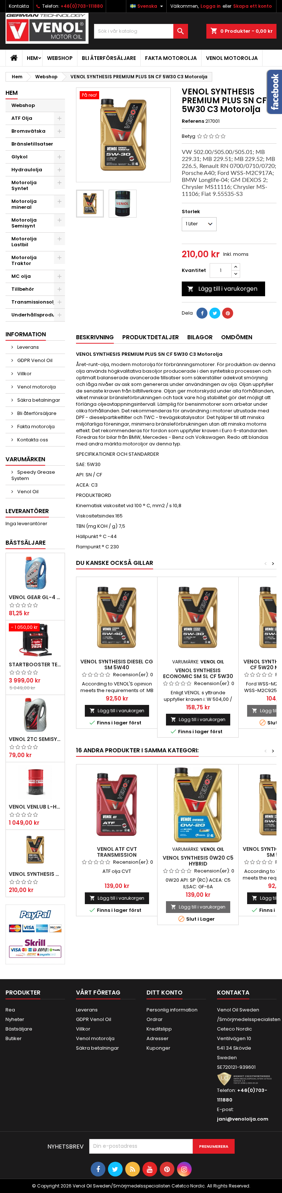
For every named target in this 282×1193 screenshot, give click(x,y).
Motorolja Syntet (24, 185)
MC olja (21, 276)
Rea (10, 1009)
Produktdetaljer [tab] (150, 337)
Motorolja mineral (24, 204)
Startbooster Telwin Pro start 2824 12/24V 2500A (35, 664)
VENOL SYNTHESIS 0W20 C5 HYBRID (198, 860)
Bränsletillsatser (32, 143)
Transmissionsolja (35, 301)
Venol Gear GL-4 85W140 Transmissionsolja (35, 597)
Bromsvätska (28, 131)
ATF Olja (21, 118)
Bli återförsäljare (109, 58)
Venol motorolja (232, 58)
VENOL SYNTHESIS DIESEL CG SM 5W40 (116, 664)
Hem (32, 58)
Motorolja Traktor (24, 260)
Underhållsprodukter (38, 314)
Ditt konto (164, 992)
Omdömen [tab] (236, 337)
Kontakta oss (32, 439)
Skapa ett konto (252, 6)
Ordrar (155, 1019)
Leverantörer (27, 511)
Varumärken (25, 459)
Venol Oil (27, 491)
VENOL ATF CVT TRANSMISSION (117, 852)
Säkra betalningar (38, 400)
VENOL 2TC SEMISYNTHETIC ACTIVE (35, 739)
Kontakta (19, 6)
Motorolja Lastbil (24, 241)
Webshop (60, 58)
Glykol (19, 156)
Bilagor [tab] (200, 337)
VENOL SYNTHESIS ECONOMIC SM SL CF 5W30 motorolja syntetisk (198, 676)
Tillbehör (22, 289)
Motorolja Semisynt (24, 222)
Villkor (24, 373)
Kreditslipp (159, 1028)
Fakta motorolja (171, 58)
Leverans (27, 347)
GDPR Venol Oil (34, 360)
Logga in (210, 6)
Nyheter (15, 1019)
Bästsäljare (26, 542)
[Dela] (201, 313)
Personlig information (172, 1009)
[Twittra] (214, 313)
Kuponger (158, 1048)
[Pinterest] (227, 313)
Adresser (158, 1038)
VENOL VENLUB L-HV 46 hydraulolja (35, 807)
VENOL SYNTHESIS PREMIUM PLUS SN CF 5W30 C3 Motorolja (35, 874)
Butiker (14, 1038)
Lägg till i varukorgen (222, 288)
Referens (193, 121)
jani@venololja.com (242, 1118)
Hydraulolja (26, 169)
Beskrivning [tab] (95, 337)
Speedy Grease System (33, 475)
